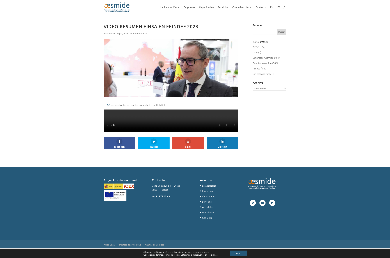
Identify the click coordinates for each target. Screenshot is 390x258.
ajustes (214, 254)
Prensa (256, 68)
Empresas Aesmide (138, 33)
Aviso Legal (109, 244)
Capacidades (206, 7)
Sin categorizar (261, 73)
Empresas (189, 7)
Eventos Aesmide (262, 63)
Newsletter (208, 212)
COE (255, 52)
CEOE (256, 47)
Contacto (260, 7)
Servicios (223, 7)
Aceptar (238, 253)
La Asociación (168, 7)
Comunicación (240, 7)
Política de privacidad (130, 244)
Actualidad (207, 207)
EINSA (107, 104)
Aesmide (111, 33)
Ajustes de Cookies (154, 244)
